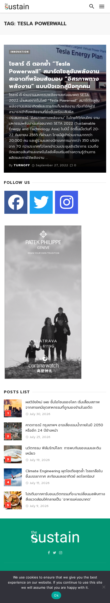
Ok (56, 595)
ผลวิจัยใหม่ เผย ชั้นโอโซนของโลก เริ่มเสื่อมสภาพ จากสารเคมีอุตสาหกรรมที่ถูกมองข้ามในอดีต (63, 404)
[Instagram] (66, 202)
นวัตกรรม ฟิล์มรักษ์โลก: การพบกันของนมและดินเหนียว (63, 450)
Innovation (19, 52)
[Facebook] (15, 202)
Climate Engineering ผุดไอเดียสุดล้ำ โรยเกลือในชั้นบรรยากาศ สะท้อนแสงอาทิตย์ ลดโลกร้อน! (64, 473)
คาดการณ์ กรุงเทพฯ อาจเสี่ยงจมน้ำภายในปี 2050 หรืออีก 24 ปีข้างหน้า (64, 427)
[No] (103, 586)
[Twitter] (41, 202)
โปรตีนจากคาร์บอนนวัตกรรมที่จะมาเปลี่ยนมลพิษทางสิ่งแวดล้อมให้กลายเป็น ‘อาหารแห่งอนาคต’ (65, 496)
